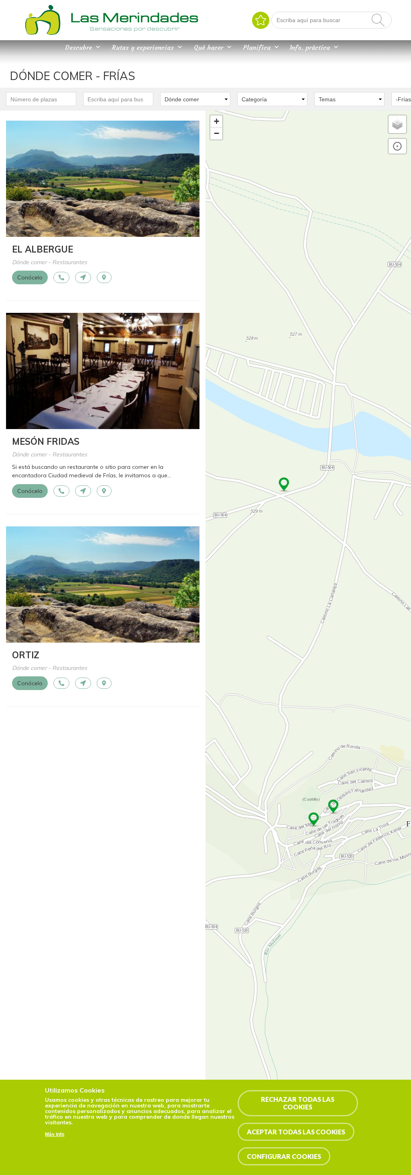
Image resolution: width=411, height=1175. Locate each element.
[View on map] (104, 277)
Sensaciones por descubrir (134, 28)
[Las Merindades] (42, 34)
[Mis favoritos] (260, 20)
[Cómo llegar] (83, 277)
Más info (54, 1134)
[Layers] (397, 124)
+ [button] (216, 121)
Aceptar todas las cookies (296, 1132)
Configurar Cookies (284, 1156)
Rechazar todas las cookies (297, 1103)
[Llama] (61, 277)
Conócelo (30, 277)
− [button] (216, 133)
